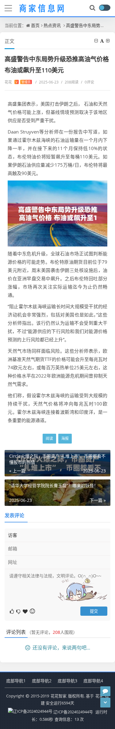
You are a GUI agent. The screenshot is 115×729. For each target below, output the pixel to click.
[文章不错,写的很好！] (12, 611)
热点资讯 (52, 25)
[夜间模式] (104, 8)
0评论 (87, 82)
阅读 (49, 438)
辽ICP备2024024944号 (73, 712)
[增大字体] (108, 41)
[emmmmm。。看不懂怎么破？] (18, 611)
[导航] (8, 7)
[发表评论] (105, 691)
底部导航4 (93, 681)
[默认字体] (102, 41)
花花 (18, 82)
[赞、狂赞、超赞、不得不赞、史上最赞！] (26, 611)
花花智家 (59, 696)
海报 (65, 438)
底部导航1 (16, 681)
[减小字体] (96, 41)
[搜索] (93, 8)
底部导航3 (67, 681)
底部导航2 (42, 681)
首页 (35, 25)
